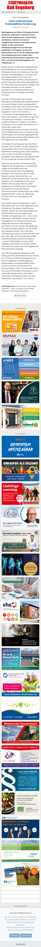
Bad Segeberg (21, 12)
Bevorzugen (21, 295)
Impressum (20, 944)
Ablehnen (14, 935)
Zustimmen (25, 935)
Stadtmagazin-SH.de (9, 12)
